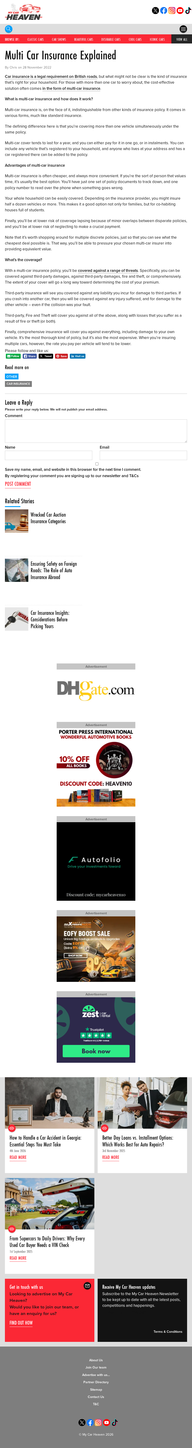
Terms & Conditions (168, 1332)
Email (104, 447)
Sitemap (96, 1390)
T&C (96, 1404)
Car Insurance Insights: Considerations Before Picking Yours (50, 620)
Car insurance (18, 384)
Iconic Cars (157, 39)
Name (10, 447)
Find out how (21, 1322)
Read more (18, 1157)
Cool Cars (135, 39)
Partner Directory (96, 1382)
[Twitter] (155, 12)
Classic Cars (35, 39)
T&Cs (134, 475)
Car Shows (59, 39)
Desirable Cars (111, 39)
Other (11, 377)
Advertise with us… (96, 1375)
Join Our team (96, 1368)
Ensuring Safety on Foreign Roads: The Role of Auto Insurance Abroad (54, 570)
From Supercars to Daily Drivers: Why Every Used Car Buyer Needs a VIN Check (47, 1242)
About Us (96, 1360)
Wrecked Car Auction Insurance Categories (48, 518)
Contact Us (96, 1397)
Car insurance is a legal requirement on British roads (51, 76)
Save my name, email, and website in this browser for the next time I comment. (73, 469)
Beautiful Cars (83, 39)
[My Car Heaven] (23, 11)
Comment (13, 415)
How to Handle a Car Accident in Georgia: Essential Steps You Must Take (45, 1141)
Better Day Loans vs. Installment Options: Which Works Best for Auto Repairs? (137, 1141)
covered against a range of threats (108, 270)
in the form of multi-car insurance (71, 88)
